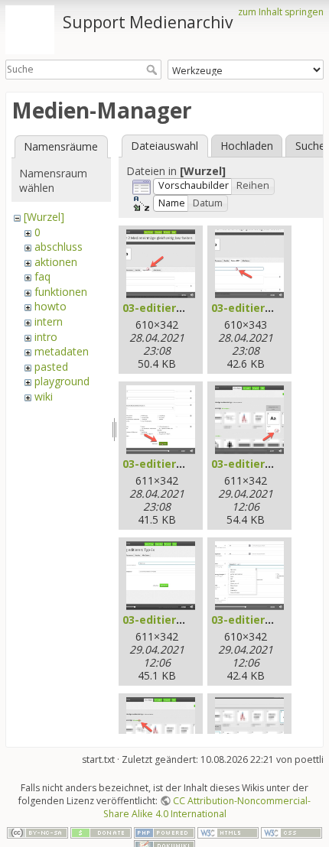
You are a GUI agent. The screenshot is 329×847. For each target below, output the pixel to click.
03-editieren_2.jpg (260, 307)
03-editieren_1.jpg (171, 307)
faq (42, 276)
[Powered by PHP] (164, 832)
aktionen (55, 262)
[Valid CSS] (291, 832)
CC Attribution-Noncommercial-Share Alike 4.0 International (207, 807)
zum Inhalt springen (281, 11)
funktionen (60, 291)
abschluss (58, 246)
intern (48, 321)
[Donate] (101, 832)
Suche (153, 69)
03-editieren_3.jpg (171, 463)
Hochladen (246, 145)
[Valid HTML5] (228, 832)
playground (62, 381)
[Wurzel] (44, 216)
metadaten (61, 351)
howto (50, 306)
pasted (51, 366)
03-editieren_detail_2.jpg (190, 619)
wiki (43, 396)
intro (45, 336)
